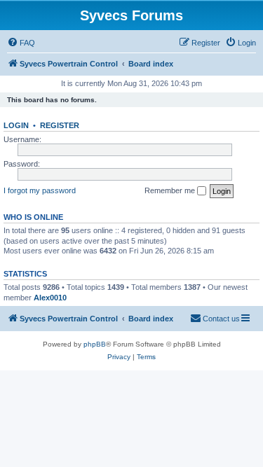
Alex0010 (50, 297)
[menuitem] (21, 42)
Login (16, 125)
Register (59, 125)
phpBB (94, 344)
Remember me (170, 190)
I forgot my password (40, 190)
